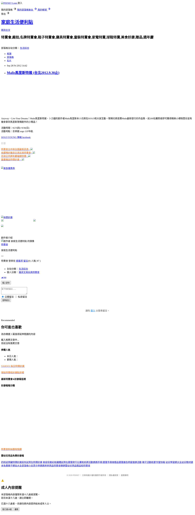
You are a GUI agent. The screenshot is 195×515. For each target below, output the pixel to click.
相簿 (9, 54)
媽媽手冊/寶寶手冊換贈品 (106, 462)
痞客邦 (19, 261)
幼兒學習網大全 (174, 462)
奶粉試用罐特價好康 (11, 462)
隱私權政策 (113, 475)
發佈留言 (6, 300)
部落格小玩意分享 (31, 465)
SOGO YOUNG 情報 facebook (16, 137)
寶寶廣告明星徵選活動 (130, 462)
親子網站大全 (15, 465)
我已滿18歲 (7, 509)
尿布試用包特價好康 (32, 462)
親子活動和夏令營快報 (153, 462)
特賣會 (4, 244)
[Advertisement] (22, 95)
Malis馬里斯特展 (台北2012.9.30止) (33, 73)
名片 (9, 60)
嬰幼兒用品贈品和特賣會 (77, 465)
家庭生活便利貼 (17, 22)
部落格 (10, 57)
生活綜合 (24, 48)
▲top (3, 277)
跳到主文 (5, 30)
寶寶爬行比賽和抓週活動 (80, 462)
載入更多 (6, 283)
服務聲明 (124, 475)
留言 (25, 261)
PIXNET (76, 475)
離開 (16, 509)
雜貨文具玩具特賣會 (29, 272)
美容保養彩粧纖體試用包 (55, 462)
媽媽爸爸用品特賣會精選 (52, 465)
